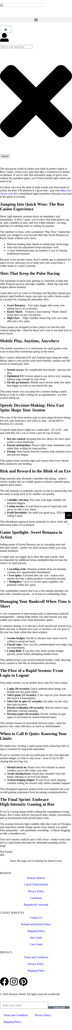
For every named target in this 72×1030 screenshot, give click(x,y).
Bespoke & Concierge (36, 904)
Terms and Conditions (36, 957)
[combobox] (16, 47)
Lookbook (36, 897)
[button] (36, 20)
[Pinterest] (23, 981)
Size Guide (36, 937)
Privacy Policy (36, 891)
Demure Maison (36, 877)
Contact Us (36, 917)
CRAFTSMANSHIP (36, 884)
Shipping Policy (36, 930)
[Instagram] (13, 981)
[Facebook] (4, 981)
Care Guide (36, 944)
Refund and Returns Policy (36, 924)
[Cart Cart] (5, 29)
